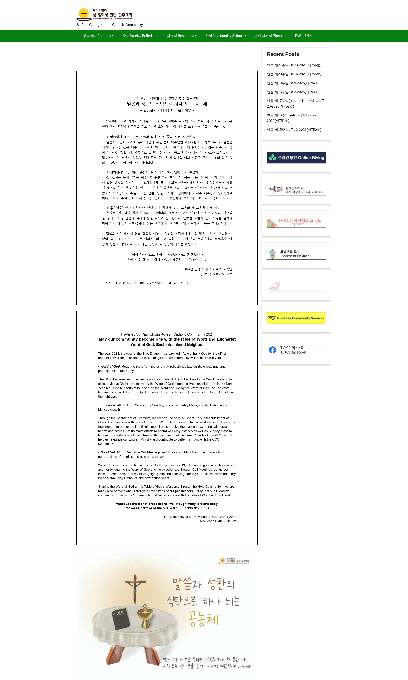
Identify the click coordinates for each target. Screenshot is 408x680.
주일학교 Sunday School (224, 36)
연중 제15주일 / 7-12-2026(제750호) (294, 130)
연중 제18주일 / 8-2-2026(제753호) (293, 92)
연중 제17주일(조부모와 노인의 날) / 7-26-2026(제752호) (296, 103)
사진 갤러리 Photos (268, 36)
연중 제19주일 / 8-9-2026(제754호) (293, 83)
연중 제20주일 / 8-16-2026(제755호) (294, 74)
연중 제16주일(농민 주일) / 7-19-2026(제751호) (291, 118)
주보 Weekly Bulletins (139, 36)
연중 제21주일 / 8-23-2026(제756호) (294, 65)
